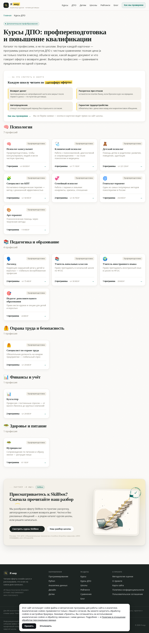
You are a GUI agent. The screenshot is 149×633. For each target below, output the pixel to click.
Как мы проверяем (133, 5)
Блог (116, 5)
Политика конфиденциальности (128, 589)
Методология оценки (122, 576)
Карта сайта (118, 585)
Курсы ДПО (85, 581)
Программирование (58, 576)
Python (52, 581)
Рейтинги (105, 5)
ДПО (74, 5)
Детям (83, 5)
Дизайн (52, 589)
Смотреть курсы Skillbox (27, 529)
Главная (7, 15)
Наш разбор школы (60, 529)
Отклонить (46, 626)
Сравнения (86, 594)
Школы (93, 5)
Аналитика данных (58, 585)
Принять (29, 626)
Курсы (65, 5)
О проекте (117, 581)
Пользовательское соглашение (127, 594)
